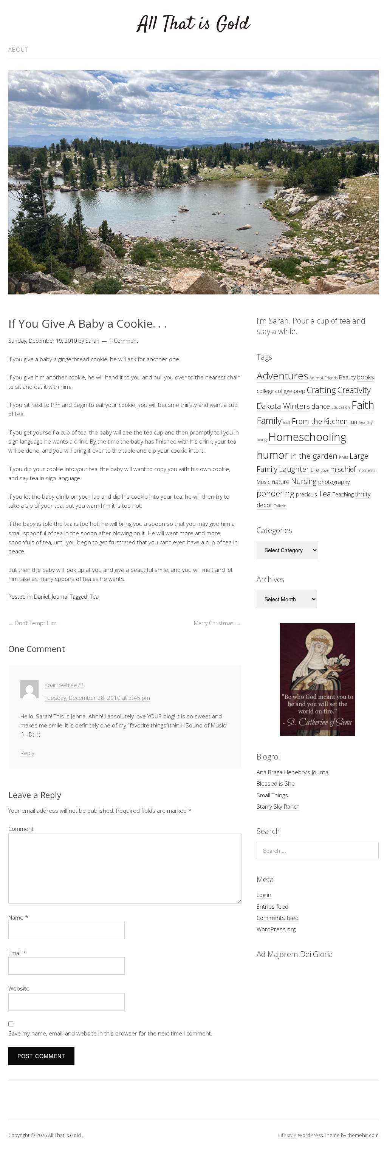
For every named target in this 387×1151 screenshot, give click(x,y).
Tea (94, 596)
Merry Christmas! (217, 623)
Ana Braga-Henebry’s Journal (293, 772)
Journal (60, 596)
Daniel (41, 596)
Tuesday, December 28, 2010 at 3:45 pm (97, 697)
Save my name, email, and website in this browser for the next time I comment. (110, 1033)
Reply (27, 753)
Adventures (282, 375)
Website (18, 988)
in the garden (313, 455)
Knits (343, 457)
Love (324, 470)
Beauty (347, 377)
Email (17, 953)
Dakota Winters (283, 406)
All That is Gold (193, 24)
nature (280, 482)
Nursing (304, 481)
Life (315, 469)
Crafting (321, 389)
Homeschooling (307, 436)
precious (306, 494)
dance (320, 406)
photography (334, 481)
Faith (362, 405)
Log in (264, 894)
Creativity (354, 389)
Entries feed (272, 906)
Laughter (294, 469)
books (365, 377)
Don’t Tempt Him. (33, 623)
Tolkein (280, 505)
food (286, 422)
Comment (21, 828)
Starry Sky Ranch (278, 806)
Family (269, 420)
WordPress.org (276, 929)
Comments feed (278, 917)
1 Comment (123, 340)
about (18, 49)
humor (273, 454)
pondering (275, 493)
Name (18, 917)
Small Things (272, 795)
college (265, 390)
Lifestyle (287, 1135)
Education (340, 407)
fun (353, 421)
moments (366, 470)
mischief (343, 469)
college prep (290, 390)
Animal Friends (323, 378)
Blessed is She (276, 783)
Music (263, 481)
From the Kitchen (320, 421)
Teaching (343, 494)
